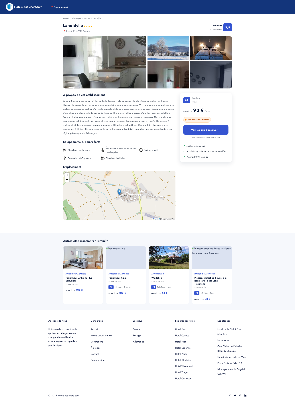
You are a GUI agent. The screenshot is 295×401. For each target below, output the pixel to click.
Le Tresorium (223, 340)
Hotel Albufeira (183, 360)
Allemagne (138, 341)
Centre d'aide (97, 360)
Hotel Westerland (184, 366)
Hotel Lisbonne (183, 348)
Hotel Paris (180, 329)
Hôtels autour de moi (101, 335)
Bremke (87, 18)
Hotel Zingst (181, 372)
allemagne (76, 18)
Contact (95, 354)
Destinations (97, 341)
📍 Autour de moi (59, 6)
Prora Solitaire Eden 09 (229, 363)
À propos (95, 348)
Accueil (66, 18)
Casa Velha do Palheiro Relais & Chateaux (229, 348)
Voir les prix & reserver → (206, 130)
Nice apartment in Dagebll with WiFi (231, 372)
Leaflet (157, 218)
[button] (119, 192)
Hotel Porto (181, 354)
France (136, 329)
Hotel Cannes (182, 335)
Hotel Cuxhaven (183, 378)
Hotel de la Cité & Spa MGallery (229, 332)
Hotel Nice (180, 341)
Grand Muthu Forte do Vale (231, 357)
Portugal (137, 335)
